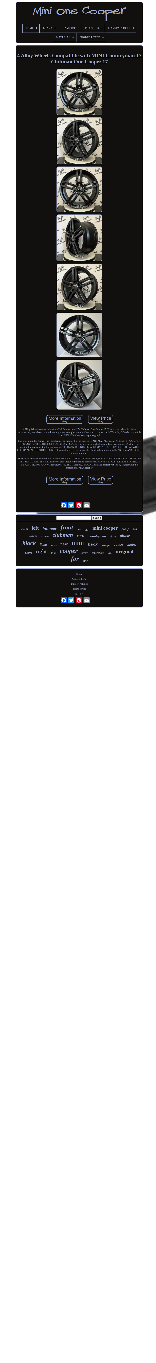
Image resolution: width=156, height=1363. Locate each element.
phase (125, 535)
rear (81, 535)
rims (113, 536)
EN (77, 593)
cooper (69, 550)
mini (78, 542)
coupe (118, 544)
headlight (106, 545)
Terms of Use (79, 588)
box (79, 529)
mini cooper (105, 528)
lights (43, 544)
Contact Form (79, 578)
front (66, 527)
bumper (50, 528)
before (84, 553)
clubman (63, 535)
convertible (98, 553)
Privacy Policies (79, 583)
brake (54, 545)
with (109, 553)
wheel (33, 536)
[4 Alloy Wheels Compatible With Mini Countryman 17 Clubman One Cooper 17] (79, 92)
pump (125, 529)
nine (85, 560)
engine (131, 544)
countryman (97, 536)
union (45, 536)
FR (81, 593)
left (35, 528)
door (53, 552)
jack (135, 529)
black (29, 543)
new (64, 543)
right (41, 551)
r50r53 (24, 529)
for (75, 558)
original (125, 551)
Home (79, 573)
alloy (87, 530)
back (93, 544)
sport (28, 552)
